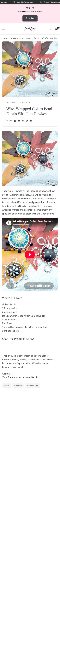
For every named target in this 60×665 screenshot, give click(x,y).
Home (4, 38)
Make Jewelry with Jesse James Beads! (24, 38)
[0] (56, 29)
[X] (19, 120)
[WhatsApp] (26, 120)
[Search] (51, 29)
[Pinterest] (23, 120)
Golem (6, 385)
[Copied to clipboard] (30, 120)
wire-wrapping (32, 385)
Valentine (18, 385)
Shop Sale (30, 18)
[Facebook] (15, 120)
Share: (9, 121)
